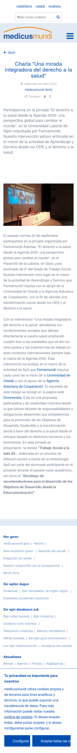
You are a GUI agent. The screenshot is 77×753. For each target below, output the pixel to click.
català (40, 6)
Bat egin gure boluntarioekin (48, 638)
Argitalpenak (54, 663)
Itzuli (11, 52)
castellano (24, 6)
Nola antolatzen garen (18, 551)
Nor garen (10, 536)
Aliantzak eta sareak (52, 551)
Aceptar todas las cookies (56, 740)
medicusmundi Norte (38, 89)
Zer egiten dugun (16, 584)
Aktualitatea (12, 656)
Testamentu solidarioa (18, 631)
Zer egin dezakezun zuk (21, 609)
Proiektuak (10, 591)
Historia (39, 543)
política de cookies (18, 716)
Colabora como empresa (20, 623)
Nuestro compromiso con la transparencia (31, 565)
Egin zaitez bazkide (16, 616)
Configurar (21, 740)
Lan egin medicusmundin (20, 645)
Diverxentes (12, 397)
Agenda (22, 663)
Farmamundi (46, 369)
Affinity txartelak (14, 638)
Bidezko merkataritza (51, 631)
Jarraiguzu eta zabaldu (56, 645)
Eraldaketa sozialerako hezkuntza (26, 598)
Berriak (8, 663)
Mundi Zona (11, 573)
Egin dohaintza (44, 616)
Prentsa (37, 663)
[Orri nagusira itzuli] (27, 32)
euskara (55, 6)
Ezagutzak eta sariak (17, 558)
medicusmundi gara (16, 543)
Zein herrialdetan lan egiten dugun (45, 591)
